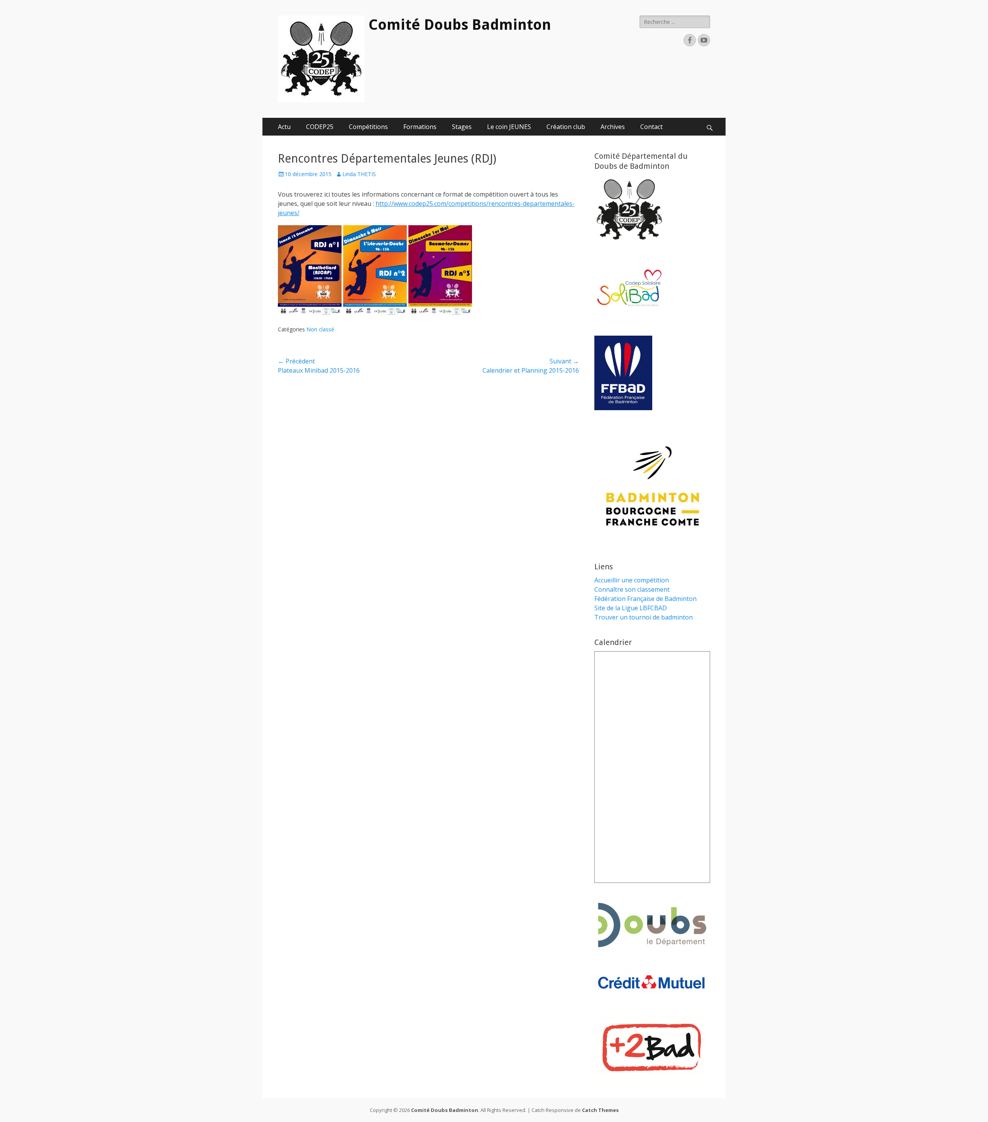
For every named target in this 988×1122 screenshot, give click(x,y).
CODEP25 (319, 126)
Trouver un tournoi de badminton (643, 617)
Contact (651, 126)
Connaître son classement (632, 589)
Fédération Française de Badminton (645, 598)
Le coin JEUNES (509, 126)
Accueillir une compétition (631, 580)
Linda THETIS (359, 174)
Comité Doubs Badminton (460, 24)
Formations (419, 126)
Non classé (320, 329)
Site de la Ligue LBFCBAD (630, 608)
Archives (613, 126)
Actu (284, 126)
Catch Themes (600, 1110)
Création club (565, 126)
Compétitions (368, 126)
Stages (462, 126)
